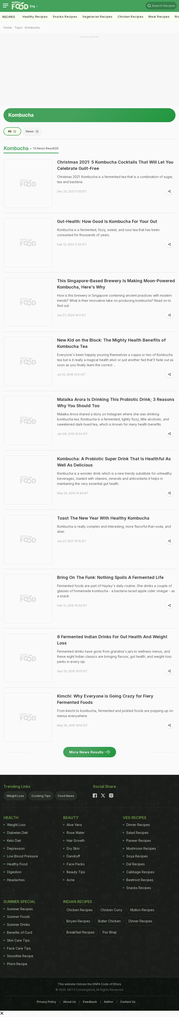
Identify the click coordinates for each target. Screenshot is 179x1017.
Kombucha (32, 27)
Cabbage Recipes (140, 872)
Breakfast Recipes (80, 932)
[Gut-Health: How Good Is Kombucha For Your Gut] (27, 242)
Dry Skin (73, 848)
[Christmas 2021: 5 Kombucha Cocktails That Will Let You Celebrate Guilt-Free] (27, 183)
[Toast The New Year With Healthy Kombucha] (27, 539)
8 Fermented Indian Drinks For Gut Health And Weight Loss (112, 639)
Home (7, 27)
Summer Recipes (20, 909)
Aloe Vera (74, 825)
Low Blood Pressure (22, 856)
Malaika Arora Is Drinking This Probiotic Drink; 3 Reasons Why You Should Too (115, 402)
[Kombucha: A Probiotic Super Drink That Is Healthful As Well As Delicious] (27, 480)
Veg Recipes (134, 817)
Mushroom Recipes (141, 848)
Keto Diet (14, 840)
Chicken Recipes (131, 16)
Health (10, 817)
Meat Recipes (158, 16)
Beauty (71, 817)
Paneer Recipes (138, 840)
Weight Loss (15, 796)
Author (108, 1002)
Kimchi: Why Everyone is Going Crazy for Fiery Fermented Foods (105, 699)
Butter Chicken (109, 921)
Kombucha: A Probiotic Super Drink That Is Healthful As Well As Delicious (114, 461)
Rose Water (76, 833)
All (12, 131)
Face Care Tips (19, 948)
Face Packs (76, 864)
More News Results (86, 752)
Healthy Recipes (35, 16)
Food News (66, 796)
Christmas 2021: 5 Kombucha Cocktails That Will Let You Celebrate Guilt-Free (115, 165)
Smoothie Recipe (20, 956)
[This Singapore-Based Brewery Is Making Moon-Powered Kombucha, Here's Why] (27, 302)
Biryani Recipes (78, 921)
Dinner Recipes (138, 825)
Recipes (8, 17)
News (32, 131)
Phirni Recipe (17, 964)
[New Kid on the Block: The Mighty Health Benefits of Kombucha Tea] (27, 361)
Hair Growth (76, 840)
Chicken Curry (111, 910)
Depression (16, 848)
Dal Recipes (135, 864)
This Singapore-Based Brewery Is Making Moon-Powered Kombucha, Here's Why (116, 283)
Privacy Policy (46, 1002)
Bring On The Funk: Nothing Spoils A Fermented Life (110, 577)
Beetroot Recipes (139, 880)
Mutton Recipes (142, 910)
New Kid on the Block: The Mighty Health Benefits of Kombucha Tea (111, 343)
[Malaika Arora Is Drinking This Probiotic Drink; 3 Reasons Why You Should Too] (27, 420)
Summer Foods (18, 917)
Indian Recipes (77, 901)
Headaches (16, 880)
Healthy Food (17, 864)
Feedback (90, 1002)
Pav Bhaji (110, 932)
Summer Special (19, 901)
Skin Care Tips (18, 940)
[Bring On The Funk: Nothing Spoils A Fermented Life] (27, 598)
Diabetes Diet (17, 833)
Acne (71, 880)
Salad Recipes (137, 833)
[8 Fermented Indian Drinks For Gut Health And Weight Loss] (27, 658)
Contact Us (127, 1002)
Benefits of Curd (19, 932)
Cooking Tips (41, 796)
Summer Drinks (18, 924)
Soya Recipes (137, 856)
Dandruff (73, 856)
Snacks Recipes (65, 16)
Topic (18, 27)
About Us (69, 1002)
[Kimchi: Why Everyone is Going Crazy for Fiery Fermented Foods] (27, 717)
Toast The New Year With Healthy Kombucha (103, 518)
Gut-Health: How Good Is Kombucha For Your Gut (107, 221)
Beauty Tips (76, 872)
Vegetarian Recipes (97, 16)
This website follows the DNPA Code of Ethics (89, 984)
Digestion (14, 872)
